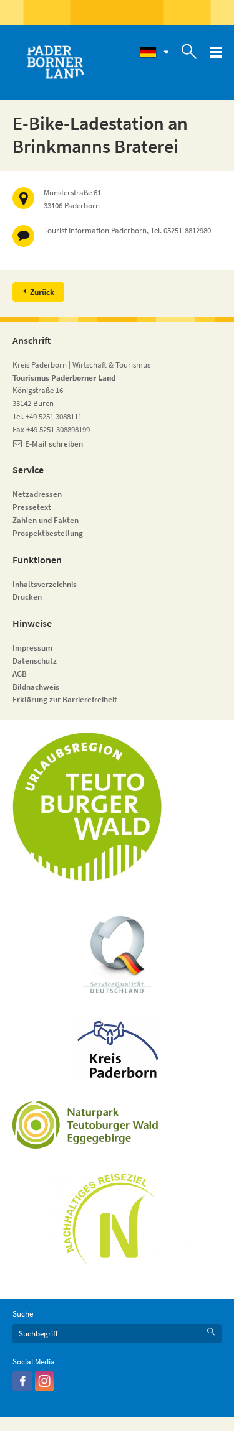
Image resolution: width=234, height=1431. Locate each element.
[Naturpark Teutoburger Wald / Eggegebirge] (87, 1125)
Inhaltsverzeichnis (44, 584)
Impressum (32, 647)
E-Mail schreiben (54, 443)
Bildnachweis (35, 687)
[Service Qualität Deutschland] (117, 954)
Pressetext (31, 507)
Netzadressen (37, 494)
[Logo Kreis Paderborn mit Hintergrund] (117, 1047)
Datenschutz (34, 660)
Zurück (42, 292)
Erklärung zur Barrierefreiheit (64, 699)
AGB (19, 674)
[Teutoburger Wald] (87, 806)
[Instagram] (44, 1387)
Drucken (27, 596)
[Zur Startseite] (54, 62)
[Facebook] (22, 1387)
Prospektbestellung (47, 533)
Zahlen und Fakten (45, 520)
